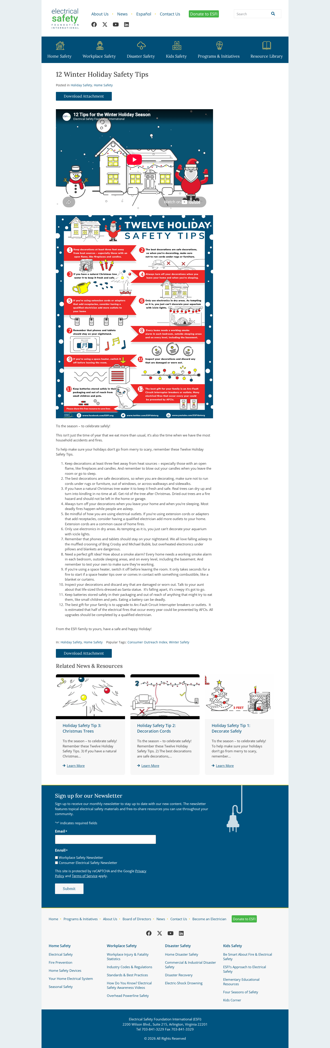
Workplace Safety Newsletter (81, 857)
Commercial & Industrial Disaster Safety (190, 964)
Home (53, 919)
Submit (69, 888)
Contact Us (170, 14)
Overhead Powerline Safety (128, 995)
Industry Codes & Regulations (129, 967)
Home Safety (59, 56)
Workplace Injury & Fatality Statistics (128, 956)
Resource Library (267, 56)
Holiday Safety (81, 85)
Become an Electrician (209, 919)
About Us (100, 14)
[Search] (272, 14)
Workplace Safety (99, 56)
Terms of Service (84, 876)
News (122, 14)
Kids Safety (176, 56)
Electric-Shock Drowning (183, 983)
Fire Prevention (60, 962)
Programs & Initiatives (219, 56)
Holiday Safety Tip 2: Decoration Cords (156, 728)
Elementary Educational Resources (241, 981)
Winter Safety (179, 642)
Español (143, 14)
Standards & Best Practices (127, 975)
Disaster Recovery (179, 975)
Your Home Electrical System (71, 978)
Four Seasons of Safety (240, 992)
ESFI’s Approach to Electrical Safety (244, 969)
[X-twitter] (105, 24)
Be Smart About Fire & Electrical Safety (247, 956)
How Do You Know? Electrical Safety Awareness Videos (129, 985)
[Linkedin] (126, 24)
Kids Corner (232, 1000)
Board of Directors (137, 919)
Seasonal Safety (61, 986)
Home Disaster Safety (181, 954)
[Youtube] (115, 24)
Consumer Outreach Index (147, 642)
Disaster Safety (141, 56)
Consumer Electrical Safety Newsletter (88, 862)
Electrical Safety (61, 954)
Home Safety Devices (65, 970)
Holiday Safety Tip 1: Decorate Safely (231, 728)
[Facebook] (94, 24)
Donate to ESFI (204, 14)
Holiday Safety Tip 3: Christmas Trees (82, 728)
